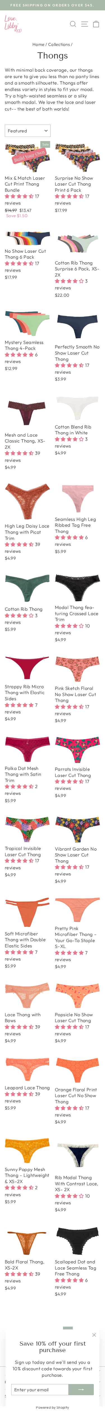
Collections (59, 44)
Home (38, 44)
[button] (20, 196)
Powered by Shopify (52, 1407)
